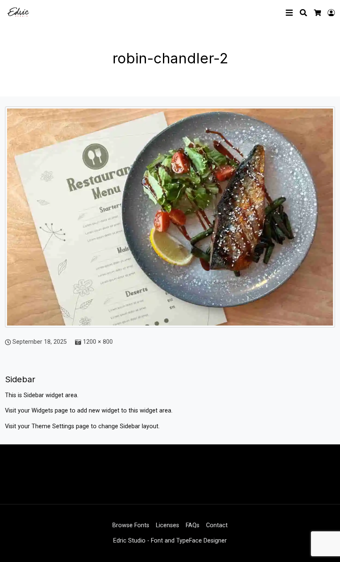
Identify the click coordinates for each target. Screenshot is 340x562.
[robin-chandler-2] (170, 221)
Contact (217, 525)
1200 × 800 (98, 341)
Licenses (167, 525)
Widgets (43, 410)
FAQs (192, 525)
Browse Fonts (130, 525)
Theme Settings (54, 426)
